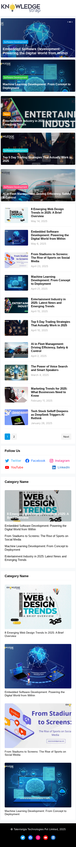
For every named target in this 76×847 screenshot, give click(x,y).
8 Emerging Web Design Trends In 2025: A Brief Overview (47, 212)
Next (66, 436)
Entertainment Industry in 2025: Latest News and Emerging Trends (36, 122)
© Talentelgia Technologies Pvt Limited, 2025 (38, 829)
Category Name (16, 482)
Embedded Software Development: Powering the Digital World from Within (35, 51)
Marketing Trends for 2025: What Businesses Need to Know (49, 392)
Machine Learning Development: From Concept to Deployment (37, 86)
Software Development (15, 42)
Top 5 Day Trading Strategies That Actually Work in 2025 (37, 159)
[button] (68, 22)
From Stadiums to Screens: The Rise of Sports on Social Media (50, 257)
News (7, 114)
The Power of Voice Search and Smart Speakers (49, 368)
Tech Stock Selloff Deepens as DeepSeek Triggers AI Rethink (49, 414)
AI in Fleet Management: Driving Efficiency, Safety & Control (37, 195)
